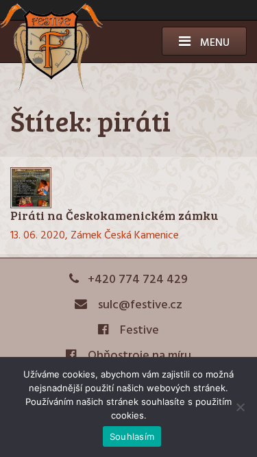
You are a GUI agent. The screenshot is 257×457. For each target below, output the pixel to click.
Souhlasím (132, 436)
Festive (138, 331)
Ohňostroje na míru (138, 356)
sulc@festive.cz (138, 305)
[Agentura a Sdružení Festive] (51, 88)
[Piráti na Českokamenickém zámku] (128, 187)
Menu (213, 43)
